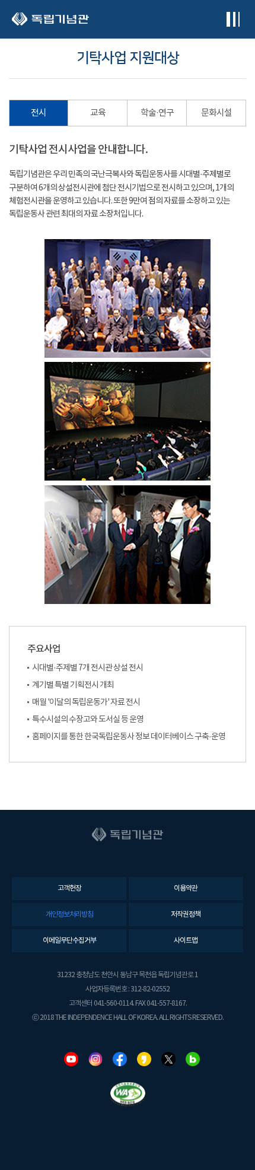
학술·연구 (157, 113)
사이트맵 (185, 941)
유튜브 (71, 1059)
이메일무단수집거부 (69, 941)
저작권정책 (185, 914)
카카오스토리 (144, 1059)
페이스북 (120, 1059)
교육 (98, 113)
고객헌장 (69, 888)
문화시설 (216, 113)
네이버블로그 (193, 1059)
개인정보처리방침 (69, 914)
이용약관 (185, 888)
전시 (38, 113)
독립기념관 (50, 19)
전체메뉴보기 (232, 19)
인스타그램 (95, 1059)
